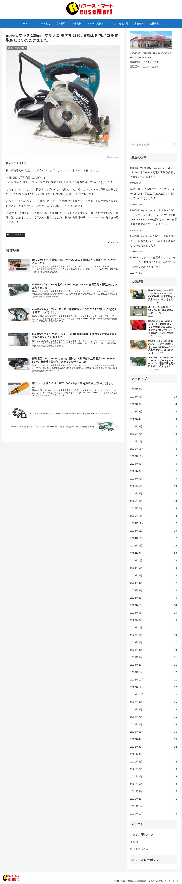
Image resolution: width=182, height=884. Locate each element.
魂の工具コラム (139, 849)
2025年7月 (153, 478)
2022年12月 (153, 679)
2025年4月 (153, 493)
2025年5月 (153, 486)
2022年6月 (153, 724)
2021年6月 (153, 776)
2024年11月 (153, 530)
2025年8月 (153, 471)
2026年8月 (153, 389)
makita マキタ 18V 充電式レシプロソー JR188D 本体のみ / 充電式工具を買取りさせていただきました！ (153, 172)
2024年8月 (153, 553)
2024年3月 (153, 590)
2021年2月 (153, 798)
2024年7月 (153, 560)
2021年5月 (153, 784)
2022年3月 (153, 746)
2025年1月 (153, 515)
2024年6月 (153, 567)
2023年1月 (153, 672)
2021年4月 (153, 791)
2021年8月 (153, 761)
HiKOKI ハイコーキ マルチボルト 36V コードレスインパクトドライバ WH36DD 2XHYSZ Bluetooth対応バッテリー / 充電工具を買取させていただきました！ (153, 217)
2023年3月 (153, 657)
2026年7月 (153, 396)
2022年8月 (153, 709)
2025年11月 (153, 448)
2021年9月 (153, 754)
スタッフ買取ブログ (16, 235)
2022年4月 (153, 739)
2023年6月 (153, 635)
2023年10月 (153, 605)
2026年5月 (153, 411)
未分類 (134, 842)
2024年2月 (153, 597)
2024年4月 (153, 582)
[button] (174, 144)
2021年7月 (153, 769)
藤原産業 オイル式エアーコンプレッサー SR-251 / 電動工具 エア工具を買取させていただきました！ (153, 194)
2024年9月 (153, 545)
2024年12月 (153, 523)
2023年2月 (153, 664)
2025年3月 (153, 501)
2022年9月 (153, 702)
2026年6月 (153, 404)
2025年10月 (153, 456)
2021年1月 (153, 806)
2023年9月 (153, 612)
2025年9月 (153, 463)
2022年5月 (153, 731)
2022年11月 (153, 687)
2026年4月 (153, 419)
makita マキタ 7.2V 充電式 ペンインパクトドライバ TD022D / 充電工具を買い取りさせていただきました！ (153, 262)
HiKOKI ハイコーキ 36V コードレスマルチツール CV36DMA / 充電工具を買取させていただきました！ (153, 241)
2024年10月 (153, 538)
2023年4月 (153, 650)
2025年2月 (153, 508)
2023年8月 (153, 620)
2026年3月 (153, 426)
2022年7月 (153, 716)
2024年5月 (153, 575)
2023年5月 (153, 642)
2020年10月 (153, 813)
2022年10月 (153, 694)
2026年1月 (153, 441)
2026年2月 (153, 433)
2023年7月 (153, 627)
